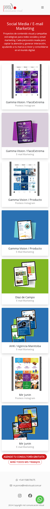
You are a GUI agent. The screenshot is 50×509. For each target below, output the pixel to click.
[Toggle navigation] (42, 7)
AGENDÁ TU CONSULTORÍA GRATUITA (24, 456)
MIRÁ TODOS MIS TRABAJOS (25, 462)
